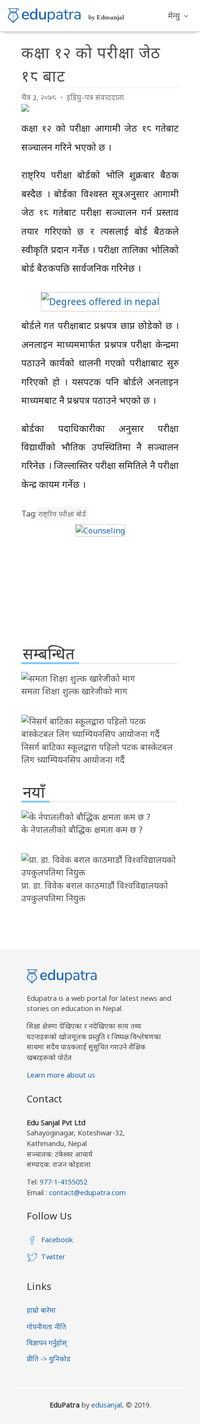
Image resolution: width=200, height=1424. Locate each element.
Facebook (57, 1239)
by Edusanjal (106, 17)
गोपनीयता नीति (46, 1326)
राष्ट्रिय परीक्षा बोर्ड (62, 513)
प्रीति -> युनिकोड (48, 1358)
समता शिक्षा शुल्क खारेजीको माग (74, 691)
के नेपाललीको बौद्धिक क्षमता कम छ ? (82, 829)
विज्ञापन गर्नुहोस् (47, 1342)
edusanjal (106, 1404)
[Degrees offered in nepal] (100, 301)
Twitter (53, 1256)
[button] (178, 15)
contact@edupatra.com (86, 1192)
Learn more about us (61, 1075)
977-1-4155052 (63, 1181)
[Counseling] (100, 530)
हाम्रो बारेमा (41, 1310)
